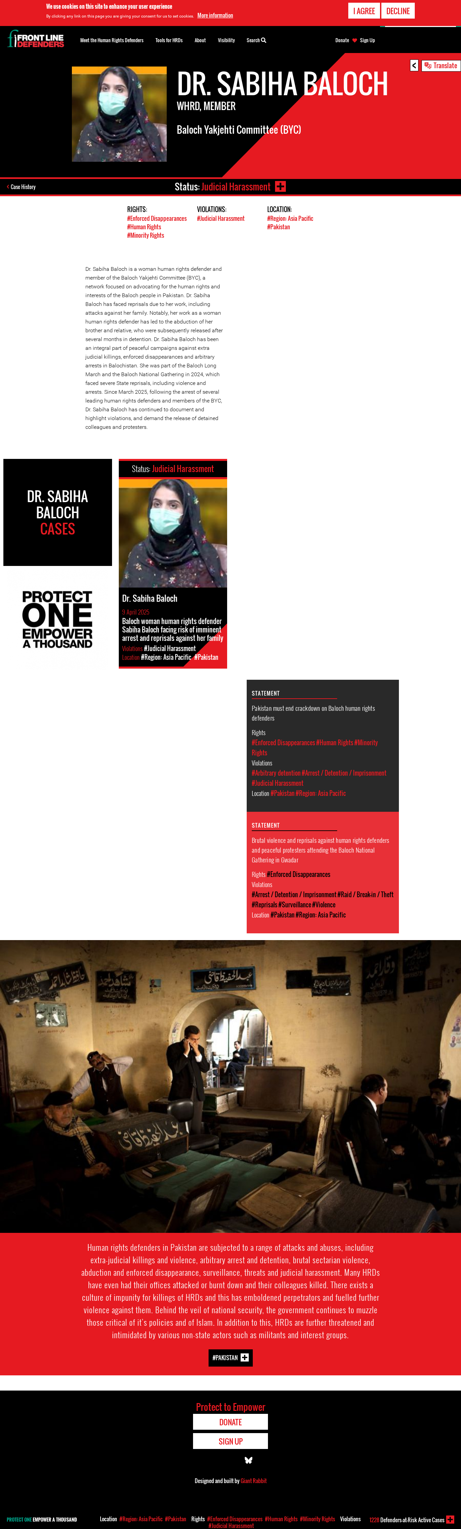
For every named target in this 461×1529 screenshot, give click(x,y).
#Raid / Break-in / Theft (365, 894)
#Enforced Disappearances (157, 218)
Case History (23, 186)
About (200, 40)
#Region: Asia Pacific (290, 218)
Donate (342, 40)
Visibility (226, 40)
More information (215, 15)
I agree (364, 10)
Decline (398, 10)
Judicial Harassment (236, 186)
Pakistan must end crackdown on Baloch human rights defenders (313, 712)
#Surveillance (294, 904)
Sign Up (367, 40)
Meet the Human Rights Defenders (111, 40)
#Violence (323, 904)
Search (254, 40)
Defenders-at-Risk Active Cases (407, 1520)
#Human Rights (144, 227)
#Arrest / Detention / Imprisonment (344, 773)
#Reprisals (264, 904)
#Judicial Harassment (221, 218)
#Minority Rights (145, 235)
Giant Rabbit (254, 1481)
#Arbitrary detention (276, 773)
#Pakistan (278, 227)
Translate (445, 65)
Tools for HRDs (169, 40)
